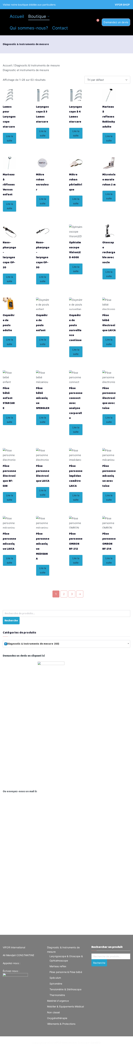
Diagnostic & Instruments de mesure (63, 949)
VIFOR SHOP (122, 4)
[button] (48, 16)
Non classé (53, 1012)
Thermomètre (57, 995)
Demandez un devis (116, 22)
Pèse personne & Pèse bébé (66, 972)
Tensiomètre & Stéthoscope (65, 989)
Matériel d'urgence (58, 1000)
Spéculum (55, 977)
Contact (60, 27)
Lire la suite (9, 138)
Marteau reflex (58, 966)
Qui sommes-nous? (29, 27)
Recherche (11, 621)
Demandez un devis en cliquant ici (24, 656)
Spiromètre (56, 983)
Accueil (17, 16)
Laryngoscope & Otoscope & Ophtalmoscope (66, 958)
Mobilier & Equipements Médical (65, 1006)
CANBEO (96, 1042)
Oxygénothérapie (57, 1018)
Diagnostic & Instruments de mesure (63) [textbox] (32, 644)
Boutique (37, 16)
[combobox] (66, 644)
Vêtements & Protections (61, 1023)
